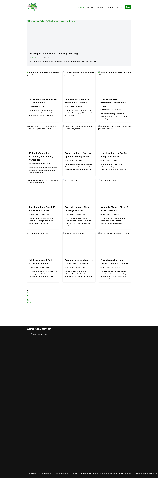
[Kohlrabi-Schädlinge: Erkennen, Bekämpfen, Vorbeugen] (43, 137)
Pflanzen (110, 7)
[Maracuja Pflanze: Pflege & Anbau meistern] (114, 191)
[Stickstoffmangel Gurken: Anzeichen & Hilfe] (43, 244)
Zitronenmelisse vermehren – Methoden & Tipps (113, 102)
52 (28, 300)
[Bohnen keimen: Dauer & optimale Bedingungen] (79, 137)
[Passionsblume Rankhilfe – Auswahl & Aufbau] (43, 191)
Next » (29, 302)
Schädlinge (119, 7)
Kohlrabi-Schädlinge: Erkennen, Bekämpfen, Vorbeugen (41, 156)
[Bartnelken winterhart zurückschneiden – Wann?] (114, 244)
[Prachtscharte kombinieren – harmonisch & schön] (79, 244)
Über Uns (90, 7)
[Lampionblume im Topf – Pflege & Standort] (114, 137)
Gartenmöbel (100, 7)
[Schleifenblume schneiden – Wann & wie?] (43, 83)
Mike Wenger (35, 57)
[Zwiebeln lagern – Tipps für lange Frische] (79, 191)
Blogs (128, 7)
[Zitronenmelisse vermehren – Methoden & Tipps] (114, 83)
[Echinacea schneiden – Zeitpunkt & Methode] (79, 83)
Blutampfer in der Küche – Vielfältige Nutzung (54, 53)
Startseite (81, 7)
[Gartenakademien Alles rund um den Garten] (32, 7)
